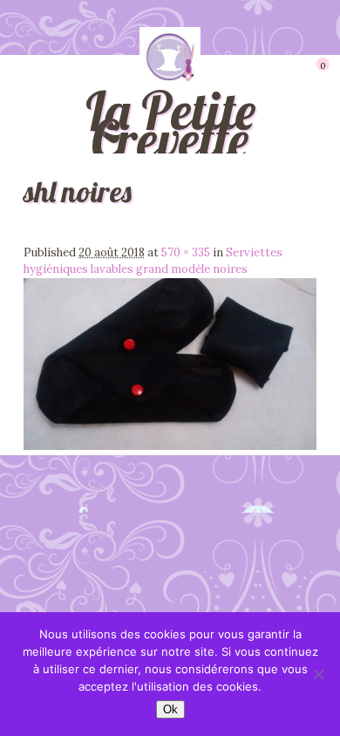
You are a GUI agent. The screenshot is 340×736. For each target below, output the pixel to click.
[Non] (318, 674)
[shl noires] (170, 446)
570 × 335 (185, 252)
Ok (170, 709)
